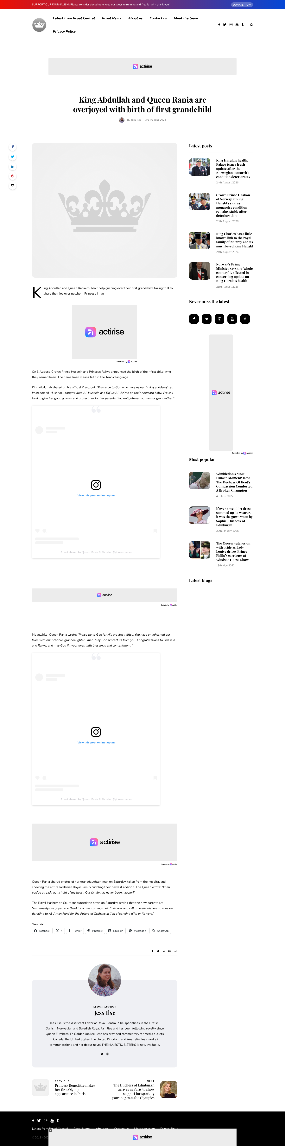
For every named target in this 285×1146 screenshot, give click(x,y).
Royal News (111, 18)
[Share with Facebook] (12, 147)
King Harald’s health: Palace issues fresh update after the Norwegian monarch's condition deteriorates (233, 168)
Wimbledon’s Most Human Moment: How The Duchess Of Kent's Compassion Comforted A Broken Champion (234, 482)
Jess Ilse (136, 120)
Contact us (158, 18)
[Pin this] (12, 176)
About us (135, 18)
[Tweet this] (12, 157)
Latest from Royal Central (74, 18)
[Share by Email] (12, 186)
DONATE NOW (242, 4)
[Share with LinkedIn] (12, 166)
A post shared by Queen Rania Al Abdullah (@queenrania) (96, 552)
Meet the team (186, 18)
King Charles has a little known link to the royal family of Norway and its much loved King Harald (234, 240)
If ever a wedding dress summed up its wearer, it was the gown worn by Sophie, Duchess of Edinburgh (234, 516)
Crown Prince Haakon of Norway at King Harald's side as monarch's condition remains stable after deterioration (233, 205)
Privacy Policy (64, 31)
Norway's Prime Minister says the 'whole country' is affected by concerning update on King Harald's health (234, 272)
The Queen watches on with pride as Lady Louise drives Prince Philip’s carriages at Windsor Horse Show (233, 551)
